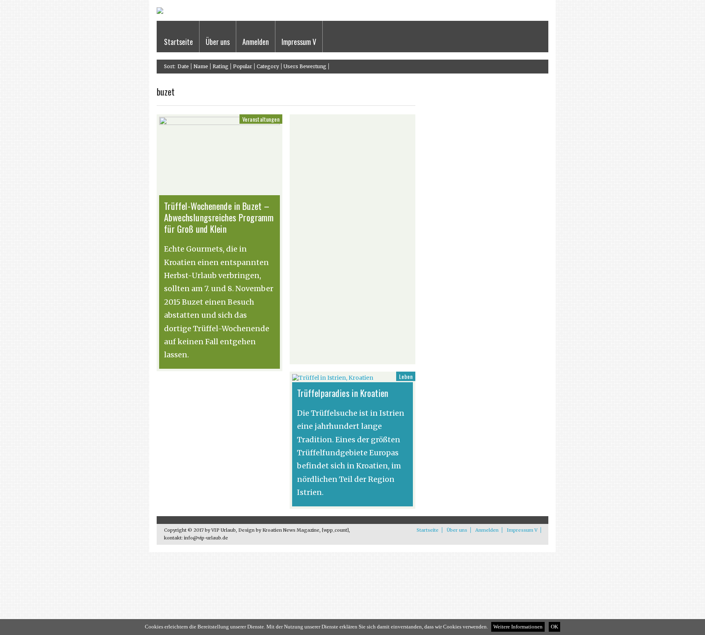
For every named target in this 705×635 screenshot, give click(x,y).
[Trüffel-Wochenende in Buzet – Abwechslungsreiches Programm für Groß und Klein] (219, 123)
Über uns (218, 41)
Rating (220, 66)
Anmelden (255, 41)
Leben (405, 376)
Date (183, 66)
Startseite (178, 41)
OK (554, 627)
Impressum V (299, 41)
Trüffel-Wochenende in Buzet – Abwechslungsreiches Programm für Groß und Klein (218, 217)
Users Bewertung (305, 66)
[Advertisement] (119, 183)
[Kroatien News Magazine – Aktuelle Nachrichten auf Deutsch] (160, 12)
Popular (242, 66)
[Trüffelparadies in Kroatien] (332, 377)
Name (200, 66)
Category (268, 66)
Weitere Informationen (518, 627)
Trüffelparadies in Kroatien (342, 392)
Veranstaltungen (260, 119)
